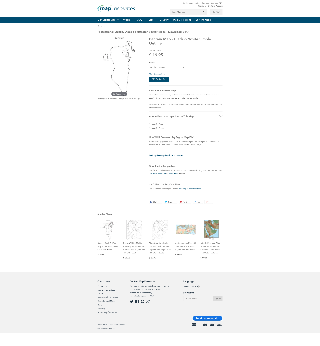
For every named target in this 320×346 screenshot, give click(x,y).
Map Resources (108, 328)
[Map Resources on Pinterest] (142, 302)
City (151, 19)
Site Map (101, 308)
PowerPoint (174, 173)
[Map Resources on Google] (148, 302)
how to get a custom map (190, 188)
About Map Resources (107, 312)
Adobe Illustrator (158, 173)
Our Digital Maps (107, 19)
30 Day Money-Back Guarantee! (166, 155)
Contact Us (102, 286)
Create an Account (215, 6)
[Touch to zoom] (119, 66)
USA (139, 19)
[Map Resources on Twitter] (132, 302)
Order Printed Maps (106, 301)
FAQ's (100, 293)
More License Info (157, 74)
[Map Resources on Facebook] (137, 302)
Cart (218, 12)
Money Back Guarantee (108, 297)
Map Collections (182, 19)
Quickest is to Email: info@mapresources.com (150, 286)
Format (152, 62)
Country (164, 19)
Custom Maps (203, 19)
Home (100, 26)
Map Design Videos (106, 290)
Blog (100, 305)
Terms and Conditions (117, 325)
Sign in (201, 6)
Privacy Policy (102, 325)
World (127, 19)
